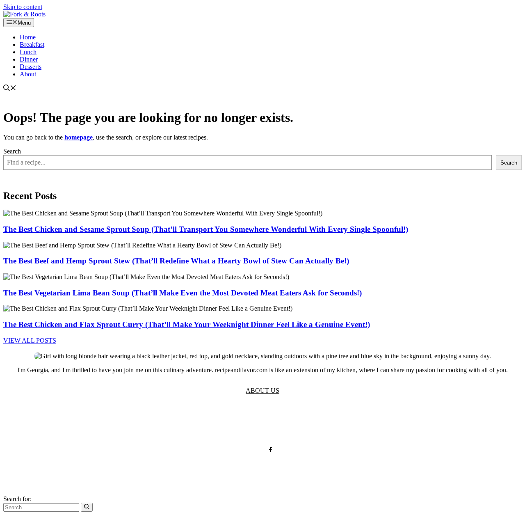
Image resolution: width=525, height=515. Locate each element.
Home (28, 37)
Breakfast (32, 44)
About (28, 74)
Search (12, 151)
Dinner (29, 59)
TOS (182, 423)
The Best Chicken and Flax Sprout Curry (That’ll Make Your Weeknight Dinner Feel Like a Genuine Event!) (186, 324)
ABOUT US (262, 390)
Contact (269, 423)
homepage (78, 137)
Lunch (28, 51)
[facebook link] (270, 449)
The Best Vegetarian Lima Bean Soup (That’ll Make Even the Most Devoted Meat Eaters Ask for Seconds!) (182, 292)
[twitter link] (254, 449)
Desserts (30, 66)
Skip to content (22, 6)
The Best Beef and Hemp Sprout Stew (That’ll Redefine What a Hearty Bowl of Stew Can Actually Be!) (176, 260)
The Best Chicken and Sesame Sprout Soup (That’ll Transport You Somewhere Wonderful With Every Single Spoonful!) (205, 229)
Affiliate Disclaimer (319, 423)
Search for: (17, 498)
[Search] (87, 507)
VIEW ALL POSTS (29, 340)
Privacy (209, 423)
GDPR (239, 423)
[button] (9, 88)
